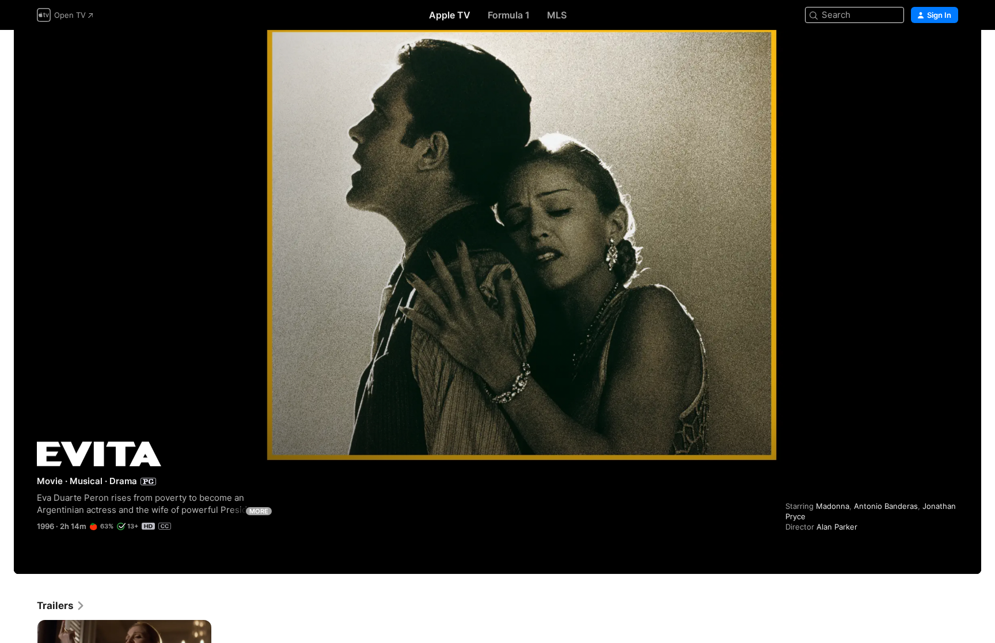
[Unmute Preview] (950, 53)
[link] (61, 605)
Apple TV (449, 15)
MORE (258, 511)
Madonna (832, 506)
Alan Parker (836, 526)
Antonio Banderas (886, 506)
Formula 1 (509, 15)
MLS (557, 15)
